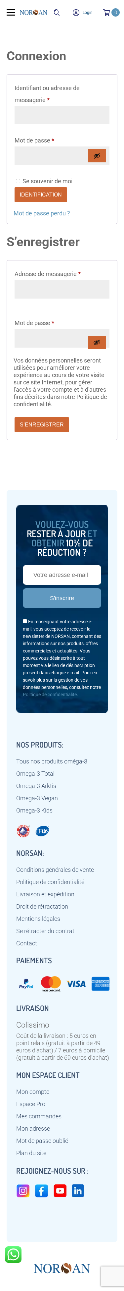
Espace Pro (30, 1104)
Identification (41, 194)
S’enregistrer (42, 424)
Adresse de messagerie (62, 273)
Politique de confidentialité (50, 694)
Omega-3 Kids (34, 810)
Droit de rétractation (42, 906)
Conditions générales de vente (55, 870)
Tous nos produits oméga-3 (51, 761)
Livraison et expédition (45, 894)
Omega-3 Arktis (36, 786)
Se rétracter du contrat (45, 931)
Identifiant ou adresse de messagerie (47, 93)
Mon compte (32, 1092)
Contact (26, 943)
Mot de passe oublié (42, 1141)
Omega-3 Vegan (37, 798)
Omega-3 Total (35, 773)
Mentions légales (38, 919)
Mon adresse (33, 1128)
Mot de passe (48, 140)
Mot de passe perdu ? (42, 213)
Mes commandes (39, 1116)
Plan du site (31, 1153)
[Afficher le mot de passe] (97, 155)
